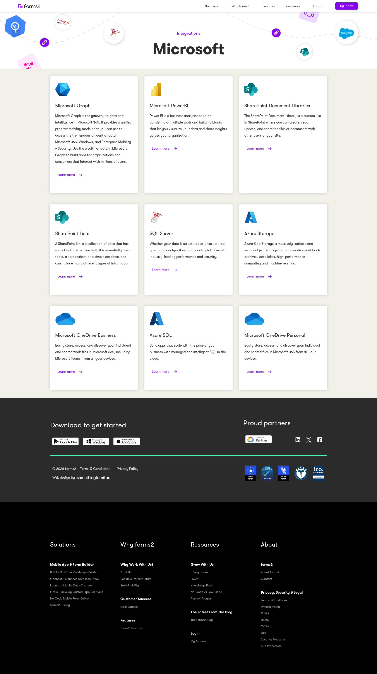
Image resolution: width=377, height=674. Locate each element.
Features (269, 6)
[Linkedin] (298, 439)
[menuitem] (213, 6)
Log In (317, 6)
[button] (65, 441)
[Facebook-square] (319, 439)
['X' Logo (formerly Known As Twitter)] (309, 439)
